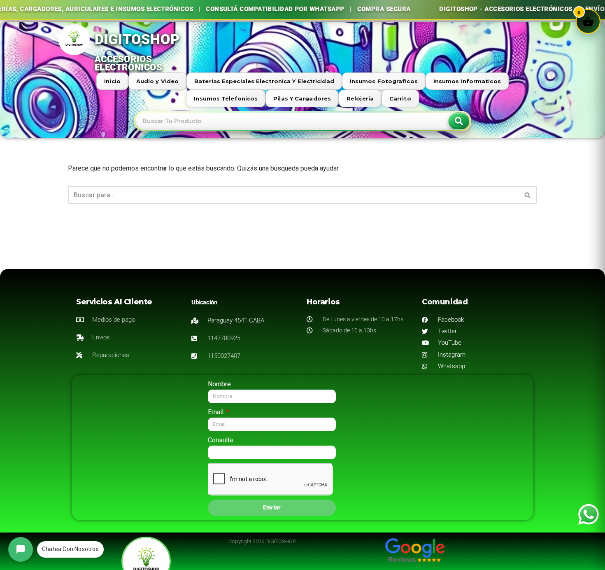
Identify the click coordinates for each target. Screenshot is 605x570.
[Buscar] (528, 195)
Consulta (220, 440)
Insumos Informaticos (467, 81)
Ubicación (204, 302)
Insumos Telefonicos (226, 98)
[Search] (459, 121)
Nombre (219, 384)
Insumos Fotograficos (384, 81)
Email (216, 412)
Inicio (112, 81)
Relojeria (360, 98)
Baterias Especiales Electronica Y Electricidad (264, 81)
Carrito (400, 98)
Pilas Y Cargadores (302, 98)
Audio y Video (157, 81)
